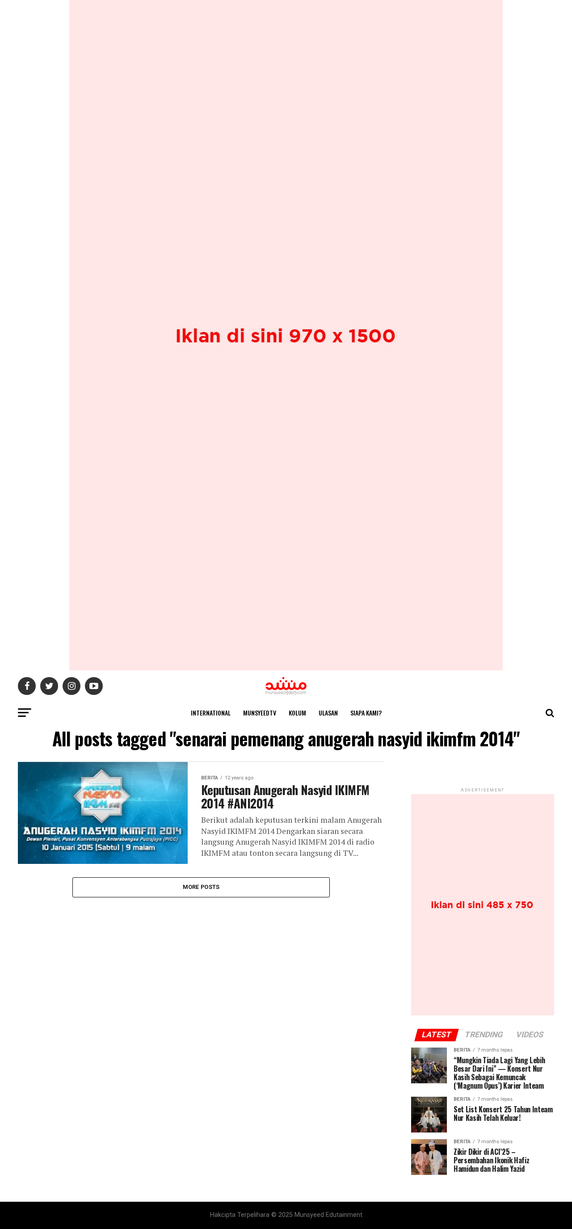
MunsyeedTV (259, 712)
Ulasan (328, 712)
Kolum (297, 712)
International (211, 712)
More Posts (201, 887)
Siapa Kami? (366, 712)
